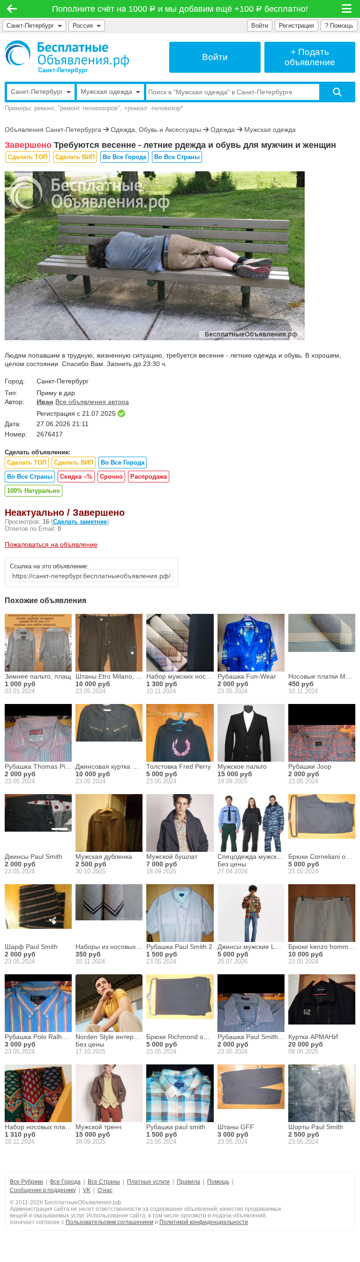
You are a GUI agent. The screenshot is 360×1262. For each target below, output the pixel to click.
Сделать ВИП (75, 157)
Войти (259, 25)
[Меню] (347, 9)
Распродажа (148, 476)
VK (86, 1190)
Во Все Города (124, 157)
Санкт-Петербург (30, 25)
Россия (85, 25)
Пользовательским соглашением (109, 1222)
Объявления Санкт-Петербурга (53, 129)
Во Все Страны (177, 157)
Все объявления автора (92, 401)
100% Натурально (33, 490)
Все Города (65, 1181)
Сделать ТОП (27, 157)
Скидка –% (76, 476)
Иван (45, 401)
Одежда (222, 129)
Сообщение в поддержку (43, 1190)
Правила (188, 1181)
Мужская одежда (270, 129)
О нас (105, 1190)
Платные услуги (148, 1181)
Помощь (218, 1181)
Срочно (111, 476)
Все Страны (104, 1181)
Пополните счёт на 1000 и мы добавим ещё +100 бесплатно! (180, 9)
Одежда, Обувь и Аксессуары (156, 129)
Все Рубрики (26, 1181)
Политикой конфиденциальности (203, 1222)
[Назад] (12, 9)
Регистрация (296, 25)
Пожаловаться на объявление (51, 544)
